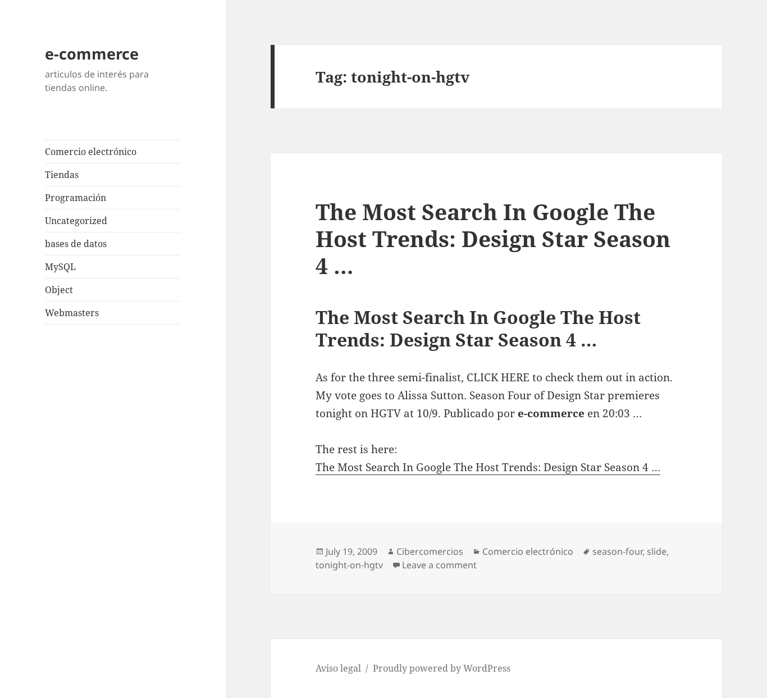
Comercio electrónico (90, 151)
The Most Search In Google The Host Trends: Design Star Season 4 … (493, 238)
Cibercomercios (429, 551)
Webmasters (72, 313)
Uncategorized (76, 221)
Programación (75, 197)
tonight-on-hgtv (349, 565)
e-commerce (92, 53)
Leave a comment (439, 565)
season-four (617, 551)
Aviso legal (338, 668)
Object (59, 290)
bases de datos (76, 244)
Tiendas (62, 174)
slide (656, 551)
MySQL (60, 267)
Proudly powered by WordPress (441, 668)
